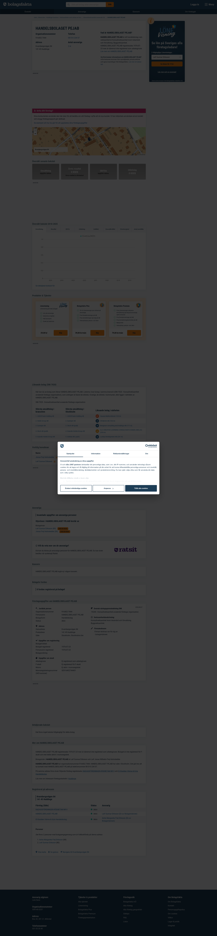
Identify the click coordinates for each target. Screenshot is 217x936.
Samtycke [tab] (70, 454)
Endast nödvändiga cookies (76, 488)
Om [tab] (146, 454)
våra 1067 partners (73, 464)
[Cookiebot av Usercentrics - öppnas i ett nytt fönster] (147, 446)
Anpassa (107, 488)
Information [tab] (95, 454)
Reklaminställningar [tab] (121, 454)
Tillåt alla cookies (141, 488)
